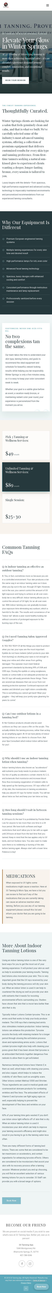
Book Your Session (15, 80)
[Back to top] (26, 1288)
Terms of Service (39, 1280)
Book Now (11, 1201)
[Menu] (47, 5)
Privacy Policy (26, 1283)
